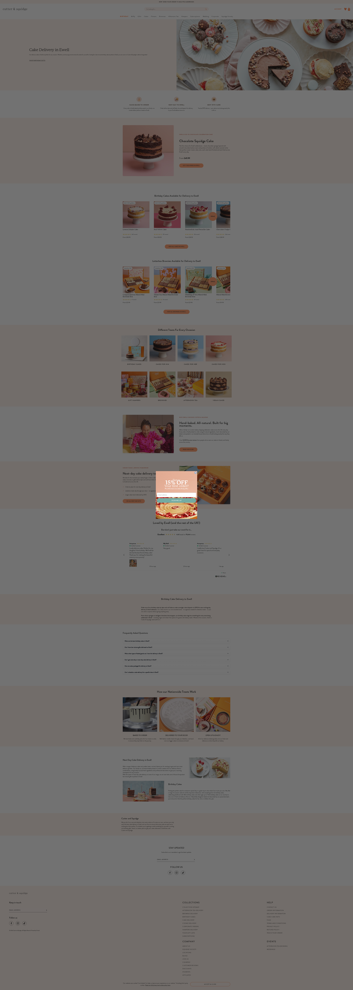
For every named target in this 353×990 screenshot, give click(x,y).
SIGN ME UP (177, 500)
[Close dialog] (195, 473)
